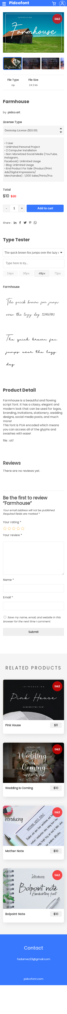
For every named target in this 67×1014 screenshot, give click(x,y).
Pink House (13, 725)
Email (8, 597)
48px (42, 273)
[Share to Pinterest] (30, 222)
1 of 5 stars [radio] (5, 528)
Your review (12, 535)
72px (57, 273)
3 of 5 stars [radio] (14, 528)
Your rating (12, 522)
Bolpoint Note (15, 914)
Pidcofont (19, 3)
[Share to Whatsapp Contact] (35, 222)
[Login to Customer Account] (62, 4)
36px (26, 273)
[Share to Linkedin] (15, 222)
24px (10, 273)
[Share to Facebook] (20, 222)
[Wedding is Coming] (33, 763)
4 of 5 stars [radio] (18, 528)
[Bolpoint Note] (33, 888)
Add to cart (45, 208)
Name (8, 580)
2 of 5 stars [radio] (9, 528)
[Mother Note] (33, 826)
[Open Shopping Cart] (54, 4)
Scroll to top (63, 1006)
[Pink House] (33, 700)
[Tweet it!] (25, 222)
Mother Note (14, 851)
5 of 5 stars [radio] (23, 528)
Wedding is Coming (19, 788)
